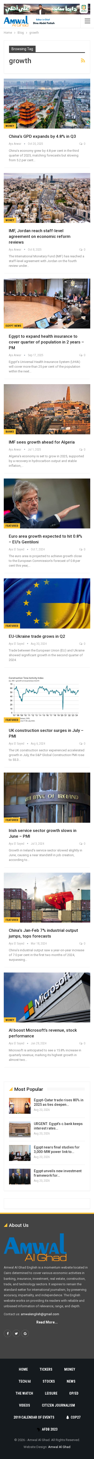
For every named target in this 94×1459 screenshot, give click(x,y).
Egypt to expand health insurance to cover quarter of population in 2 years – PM (46, 342)
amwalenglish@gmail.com (40, 1314)
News (71, 1381)
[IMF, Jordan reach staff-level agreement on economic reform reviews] (47, 198)
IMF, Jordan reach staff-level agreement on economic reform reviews (39, 236)
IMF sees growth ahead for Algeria (42, 442)
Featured (12, 525)
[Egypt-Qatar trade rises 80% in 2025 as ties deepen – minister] (20, 1106)
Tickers (46, 1369)
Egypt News (13, 325)
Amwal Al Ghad (59, 1447)
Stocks (49, 1381)
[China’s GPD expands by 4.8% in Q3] (47, 104)
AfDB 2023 (49, 1429)
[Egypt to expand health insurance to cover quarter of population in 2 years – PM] (47, 303)
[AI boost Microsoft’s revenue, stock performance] (47, 997)
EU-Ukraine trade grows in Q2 (37, 636)
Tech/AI (25, 1381)
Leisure (51, 1393)
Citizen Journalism (58, 1405)
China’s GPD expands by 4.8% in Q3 (42, 136)
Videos (24, 1405)
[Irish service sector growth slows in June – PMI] (47, 797)
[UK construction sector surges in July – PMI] (47, 698)
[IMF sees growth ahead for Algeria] (47, 409)
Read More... (47, 1322)
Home (23, 1369)
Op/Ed (73, 1393)
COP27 (75, 1417)
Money (10, 126)
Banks (10, 431)
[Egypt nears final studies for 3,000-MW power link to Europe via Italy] (20, 1153)
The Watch (24, 1393)
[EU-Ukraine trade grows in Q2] (47, 603)
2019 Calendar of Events (34, 1417)
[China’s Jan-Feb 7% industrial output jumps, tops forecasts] (47, 898)
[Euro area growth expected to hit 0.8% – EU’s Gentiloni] (47, 503)
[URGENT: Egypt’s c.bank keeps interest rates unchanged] (20, 1129)
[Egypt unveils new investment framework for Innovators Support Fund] (20, 1177)
